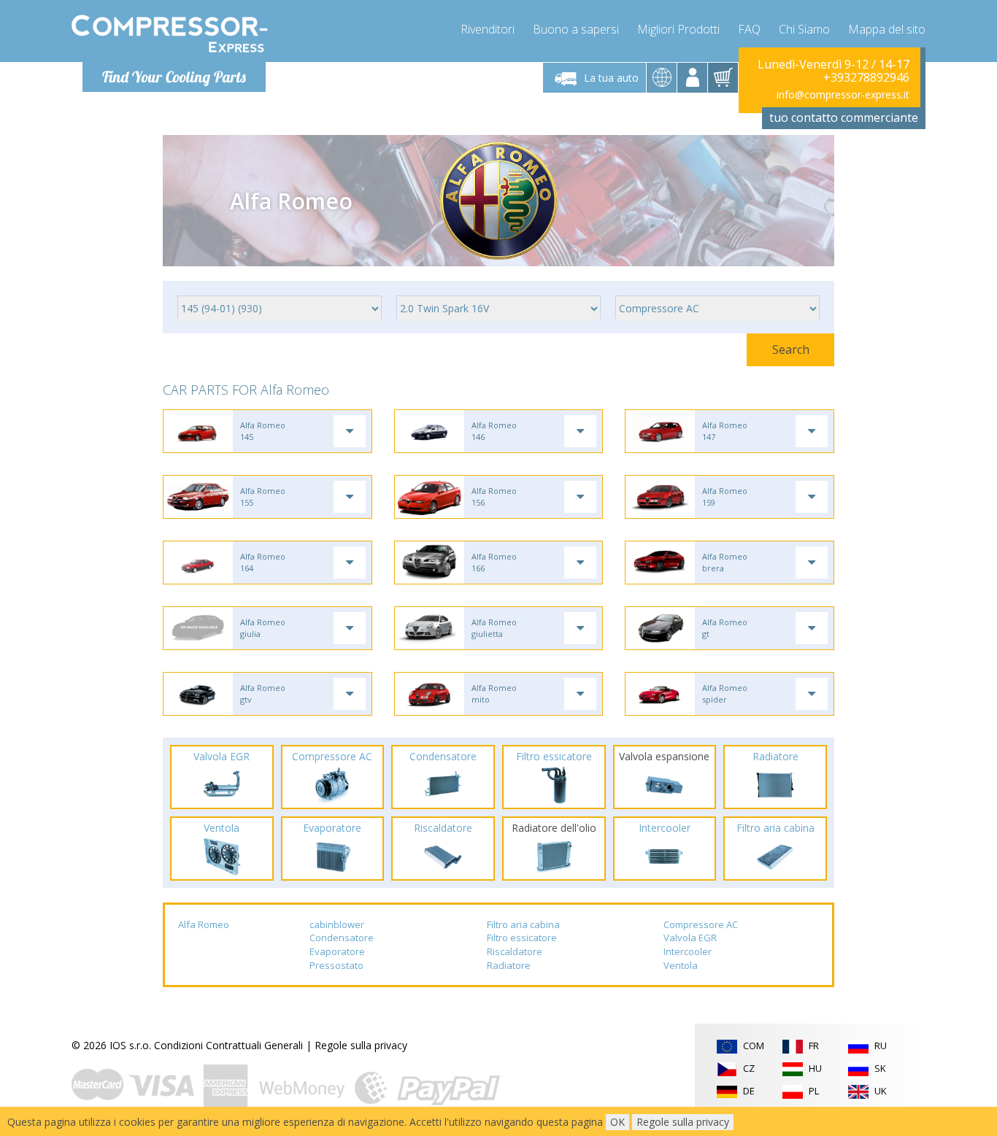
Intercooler (687, 951)
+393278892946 (866, 77)
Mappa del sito (886, 29)
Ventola (680, 965)
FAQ (749, 29)
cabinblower (336, 924)
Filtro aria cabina (523, 924)
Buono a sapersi (576, 29)
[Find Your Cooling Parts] (170, 34)
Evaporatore (337, 951)
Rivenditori (488, 29)
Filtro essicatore (522, 937)
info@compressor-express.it (843, 94)
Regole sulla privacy (361, 1045)
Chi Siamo (804, 29)
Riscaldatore (514, 951)
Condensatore (341, 937)
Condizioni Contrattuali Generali (228, 1045)
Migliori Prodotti (678, 29)
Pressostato (336, 965)
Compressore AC (700, 924)
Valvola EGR (690, 937)
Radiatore (509, 965)
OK (617, 1122)
